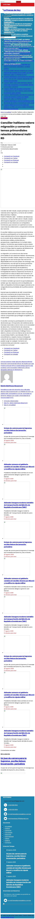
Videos (7, 838)
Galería (7, 841)
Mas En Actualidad (10, 405)
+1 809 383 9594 (12, 810)
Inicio (2, 112)
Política (7, 828)
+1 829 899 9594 (12, 805)
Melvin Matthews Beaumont (12, 143)
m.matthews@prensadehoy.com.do (19, 814)
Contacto (8, 843)
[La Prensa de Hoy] (11, 10)
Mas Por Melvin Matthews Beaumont (16, 403)
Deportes (8, 834)
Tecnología (8, 832)
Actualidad (7, 112)
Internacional (9, 836)
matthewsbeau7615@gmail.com (17, 819)
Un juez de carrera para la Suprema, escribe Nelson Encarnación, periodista (18, 430)
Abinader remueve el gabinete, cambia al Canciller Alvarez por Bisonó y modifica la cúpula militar (19, 466)
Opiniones (8, 830)
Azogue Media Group (7, 917)
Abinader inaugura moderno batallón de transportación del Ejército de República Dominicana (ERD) (18, 505)
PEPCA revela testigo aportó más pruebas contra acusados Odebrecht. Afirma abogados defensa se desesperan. (17, 368)
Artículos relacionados (11, 401)
